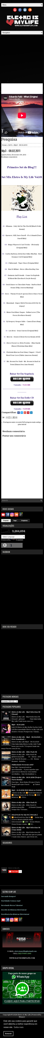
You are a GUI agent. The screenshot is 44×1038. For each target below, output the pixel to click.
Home (4, 145)
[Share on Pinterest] (28, 412)
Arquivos (24, 520)
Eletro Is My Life (24, 1015)
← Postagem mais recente (11, 422)
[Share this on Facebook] (18, 412)
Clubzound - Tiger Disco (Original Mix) (23, 263)
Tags (15, 520)
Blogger (22, 1017)
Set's (10, 145)
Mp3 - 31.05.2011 (18, 725)
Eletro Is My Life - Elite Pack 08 (24, 752)
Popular (6, 520)
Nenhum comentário (9, 157)
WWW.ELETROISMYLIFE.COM (22, 958)
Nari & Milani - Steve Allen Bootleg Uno (23, 269)
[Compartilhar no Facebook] (14, 417)
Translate (19, 540)
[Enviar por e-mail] (7, 417)
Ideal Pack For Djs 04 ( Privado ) (25, 815)
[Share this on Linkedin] (31, 412)
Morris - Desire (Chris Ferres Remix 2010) (23, 337)
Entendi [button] (8, 1034)
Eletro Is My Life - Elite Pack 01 (24, 802)
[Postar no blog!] (9, 417)
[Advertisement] (22, 59)
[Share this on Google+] (25, 412)
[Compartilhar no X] (11, 417)
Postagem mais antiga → (33, 422)
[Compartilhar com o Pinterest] (16, 417)
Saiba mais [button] (18, 1027)
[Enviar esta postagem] (3, 417)
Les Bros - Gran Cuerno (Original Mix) (23, 331)
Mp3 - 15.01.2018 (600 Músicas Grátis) (26, 790)
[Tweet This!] (22, 412)
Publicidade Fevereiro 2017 (23, 765)
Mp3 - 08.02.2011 (10, 150)
